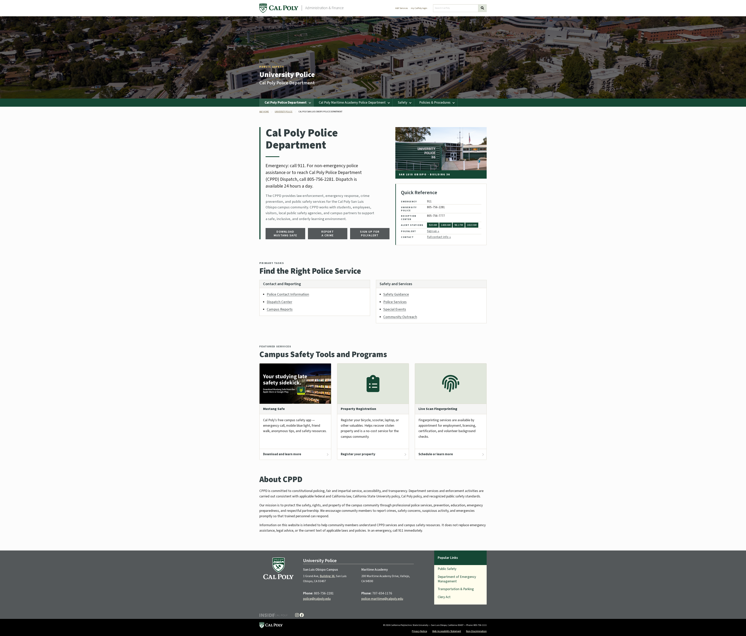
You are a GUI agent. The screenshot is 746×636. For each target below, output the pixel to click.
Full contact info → (439, 237)
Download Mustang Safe (285, 234)
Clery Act (444, 597)
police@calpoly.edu (317, 598)
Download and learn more (282, 454)
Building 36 (327, 576)
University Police (287, 75)
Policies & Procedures (435, 102)
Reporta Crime (327, 234)
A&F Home (264, 111)
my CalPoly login (419, 8)
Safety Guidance (396, 294)
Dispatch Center (279, 301)
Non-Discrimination (476, 631)
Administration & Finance (324, 8)
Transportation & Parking (456, 589)
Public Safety (271, 67)
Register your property (358, 454)
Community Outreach (400, 316)
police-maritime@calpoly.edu (382, 598)
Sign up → (433, 231)
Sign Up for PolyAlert (369, 234)
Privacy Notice (419, 631)
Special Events (394, 309)
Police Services (395, 301)
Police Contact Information (288, 294)
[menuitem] (286, 103)
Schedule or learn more (435, 454)
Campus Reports (280, 309)
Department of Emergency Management (457, 579)
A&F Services (401, 8)
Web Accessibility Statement (446, 631)
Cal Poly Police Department (286, 102)
